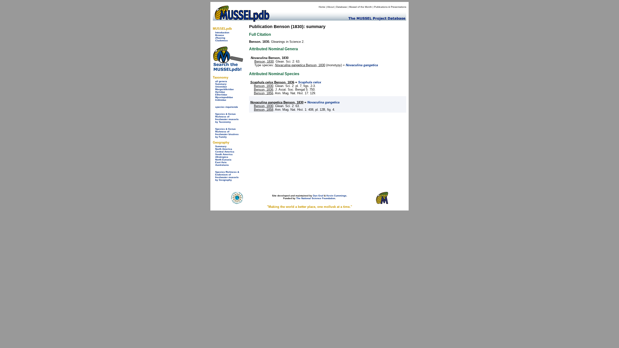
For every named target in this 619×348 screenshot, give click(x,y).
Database (341, 7)
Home (322, 7)
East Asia (221, 162)
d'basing (220, 37)
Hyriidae (220, 92)
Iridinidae (220, 100)
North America (223, 149)
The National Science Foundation (315, 198)
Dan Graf (318, 195)
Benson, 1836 (272, 82)
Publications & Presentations (390, 7)
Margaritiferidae (224, 89)
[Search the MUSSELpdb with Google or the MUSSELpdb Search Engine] (228, 71)
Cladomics (221, 40)
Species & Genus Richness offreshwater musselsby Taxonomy (227, 118)
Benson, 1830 (264, 61)
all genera (221, 81)
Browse (219, 35)
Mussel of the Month (360, 7)
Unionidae (221, 86)
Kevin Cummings (336, 195)
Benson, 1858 (263, 109)
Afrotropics (221, 157)
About (330, 7)
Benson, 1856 (263, 93)
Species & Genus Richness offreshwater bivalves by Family (227, 133)
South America (224, 154)
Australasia (222, 165)
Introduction (222, 32)
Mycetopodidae (224, 97)
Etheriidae (221, 94)
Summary (221, 84)
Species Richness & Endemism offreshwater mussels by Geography (227, 176)
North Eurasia (223, 159)
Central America (224, 151)
